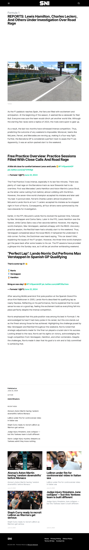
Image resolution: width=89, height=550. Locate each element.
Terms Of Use (49, 541)
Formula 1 (13, 12)
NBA (49, 468)
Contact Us (60, 541)
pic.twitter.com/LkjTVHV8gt (20, 170)
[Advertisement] (44, 44)
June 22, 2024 (31, 175)
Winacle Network (32, 544)
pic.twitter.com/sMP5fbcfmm (55, 284)
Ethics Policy (67, 539)
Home (46, 539)
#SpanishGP (67, 166)
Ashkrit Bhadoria (13, 399)
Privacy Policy (56, 539)
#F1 (60, 166)
